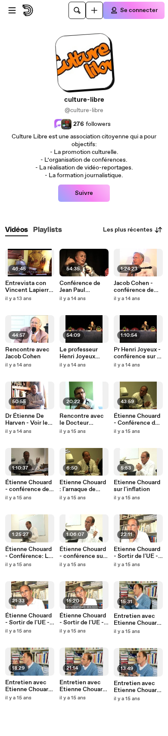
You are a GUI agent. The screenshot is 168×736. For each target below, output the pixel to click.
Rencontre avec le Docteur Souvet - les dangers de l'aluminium (81, 419)
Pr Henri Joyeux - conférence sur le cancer (138, 353)
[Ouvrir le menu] (12, 10)
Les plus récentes (127, 230)
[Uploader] (94, 10)
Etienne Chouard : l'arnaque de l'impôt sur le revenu (82, 486)
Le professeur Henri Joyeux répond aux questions (78, 353)
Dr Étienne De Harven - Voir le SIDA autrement (27, 419)
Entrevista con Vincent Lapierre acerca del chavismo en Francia (28, 287)
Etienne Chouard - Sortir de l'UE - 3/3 (137, 553)
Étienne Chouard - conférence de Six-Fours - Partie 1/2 (29, 486)
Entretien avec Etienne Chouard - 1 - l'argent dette (138, 687)
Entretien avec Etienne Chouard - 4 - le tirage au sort (137, 619)
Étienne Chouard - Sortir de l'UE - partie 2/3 (28, 619)
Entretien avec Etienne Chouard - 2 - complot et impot (82, 686)
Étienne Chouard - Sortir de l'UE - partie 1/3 (82, 619)
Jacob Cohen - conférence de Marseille (134, 287)
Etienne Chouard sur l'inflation (137, 486)
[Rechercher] (77, 10)
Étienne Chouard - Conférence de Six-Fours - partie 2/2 (138, 419)
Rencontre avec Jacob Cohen (27, 353)
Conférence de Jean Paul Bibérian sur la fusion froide (79, 287)
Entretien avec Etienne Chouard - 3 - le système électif (28, 686)
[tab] (16, 230)
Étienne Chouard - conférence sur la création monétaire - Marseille (82, 553)
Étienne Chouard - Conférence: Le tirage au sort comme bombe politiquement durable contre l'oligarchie (28, 553)
